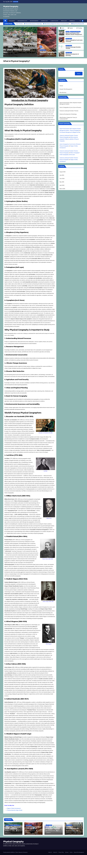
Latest (62, 28)
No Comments (21, 54)
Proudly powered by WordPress (9, 852)
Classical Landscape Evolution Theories (25, 52)
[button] (80, 20)
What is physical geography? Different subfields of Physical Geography (69, 139)
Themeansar (25, 852)
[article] (29, 185)
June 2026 (62, 178)
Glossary (66, 852)
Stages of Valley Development (14, 808)
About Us (50, 852)
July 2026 (62, 175)
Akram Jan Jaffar (11, 54)
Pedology (64, 20)
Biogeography (34, 20)
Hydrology (44, 20)
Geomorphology (22, 20)
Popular (71, 28)
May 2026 (62, 181)
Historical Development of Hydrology (68, 114)
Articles (67, 31)
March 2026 (62, 188)
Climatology (54, 20)
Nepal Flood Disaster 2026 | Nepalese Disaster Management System (74, 34)
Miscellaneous (69, 38)
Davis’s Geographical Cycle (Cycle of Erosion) (70, 107)
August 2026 (62, 171)
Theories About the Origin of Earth (14, 810)
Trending (80, 28)
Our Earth (12, 20)
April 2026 (62, 185)
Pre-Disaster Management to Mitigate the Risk (70, 132)
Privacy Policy (61, 852)
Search (61, 69)
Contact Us (55, 852)
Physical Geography (10, 6)
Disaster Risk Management (75, 31)
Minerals (72, 20)
